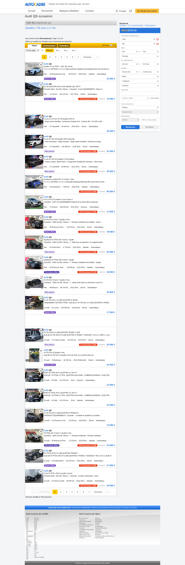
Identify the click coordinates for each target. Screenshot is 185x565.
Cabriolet (29, 542)
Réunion (82, 538)
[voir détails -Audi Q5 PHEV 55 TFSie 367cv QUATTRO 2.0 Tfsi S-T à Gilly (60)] (34, 375)
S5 (35, 536)
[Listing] (111, 45)
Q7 (27, 555)
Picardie (97, 534)
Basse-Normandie (85, 521)
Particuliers (64, 46)
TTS (35, 554)
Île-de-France (83, 518)
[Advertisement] (140, 149)
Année (123, 68)
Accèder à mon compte (102, 563)
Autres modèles (39, 557)
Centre (97, 523)
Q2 (27, 549)
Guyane (82, 528)
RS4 (35, 525)
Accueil (31, 11)
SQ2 (35, 542)
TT (35, 550)
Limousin (98, 529)
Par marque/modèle (135, 25)
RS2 (35, 521)
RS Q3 (36, 518)
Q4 (27, 552)
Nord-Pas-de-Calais (101, 533)
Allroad (28, 541)
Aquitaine (82, 520)
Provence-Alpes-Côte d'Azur (104, 536)
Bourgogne (98, 521)
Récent (49, 50)
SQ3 (35, 544)
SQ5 (35, 546)
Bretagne (82, 523)
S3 (35, 533)
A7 (27, 538)
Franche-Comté (84, 526)
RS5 (35, 526)
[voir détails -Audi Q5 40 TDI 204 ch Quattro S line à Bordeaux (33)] (34, 355)
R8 (27, 559)
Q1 (27, 547)
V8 (35, 555)
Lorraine (82, 531)
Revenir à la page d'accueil (84, 563)
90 (27, 523)
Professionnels (49, 46)
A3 (27, 528)
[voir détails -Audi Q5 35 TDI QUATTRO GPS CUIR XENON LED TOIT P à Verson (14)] (34, 89)
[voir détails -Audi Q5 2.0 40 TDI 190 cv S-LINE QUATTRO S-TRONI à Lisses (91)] (34, 303)
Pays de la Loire (84, 534)
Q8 (27, 557)
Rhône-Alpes (99, 538)
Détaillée (123, 25)
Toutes (34, 46)
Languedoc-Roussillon (86, 529)
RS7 (35, 529)
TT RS (36, 552)
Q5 (27, 554)
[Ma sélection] (130, 11)
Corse (97, 525)
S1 (35, 531)
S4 (35, 534)
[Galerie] (114, 45)
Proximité (125, 116)
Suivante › (88, 57)
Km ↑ (74, 50)
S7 (35, 539)
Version (124, 90)
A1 (27, 525)
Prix (123, 48)
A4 (27, 529)
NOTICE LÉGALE (115, 508)
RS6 (35, 528)
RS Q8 (36, 520)
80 (27, 521)
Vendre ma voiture (148, 11)
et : (140, 51)
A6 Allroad (29, 536)
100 (27, 518)
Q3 (27, 550)
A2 (27, 526)
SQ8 (35, 549)
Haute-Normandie (101, 528)
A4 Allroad (29, 531)
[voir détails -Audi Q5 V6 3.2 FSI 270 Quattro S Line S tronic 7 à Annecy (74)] (34, 202)
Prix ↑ (58, 50)
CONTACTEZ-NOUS (129, 508)
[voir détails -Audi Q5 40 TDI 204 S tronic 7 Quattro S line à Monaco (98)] (34, 282)
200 (27, 520)
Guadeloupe (99, 526)
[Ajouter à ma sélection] (41, 65)
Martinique (98, 531)
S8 (35, 541)
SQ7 (35, 547)
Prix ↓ (66, 50)
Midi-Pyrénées (84, 533)
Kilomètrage (127, 60)
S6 (35, 538)
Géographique (150, 25)
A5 (27, 533)
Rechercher (47, 11)
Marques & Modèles (69, 11)
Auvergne (98, 520)
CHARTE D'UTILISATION (99, 508)
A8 (27, 539)
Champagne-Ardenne (86, 525)
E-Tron (28, 546)
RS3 (35, 523)
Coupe (28, 544)
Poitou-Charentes (85, 536)
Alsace (97, 518)
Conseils (89, 11)
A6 (27, 534)
